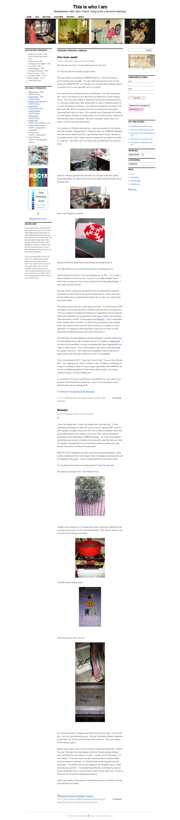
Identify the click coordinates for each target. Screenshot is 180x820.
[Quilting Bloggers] (38, 219)
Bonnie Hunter (69, 799)
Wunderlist (101, 319)
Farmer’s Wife (33, 120)
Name (130, 81)
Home (29, 17)
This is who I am (90, 6)
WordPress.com (108, 816)
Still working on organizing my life (141, 139)
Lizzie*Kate (78, 802)
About (81, 17)
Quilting (46, 17)
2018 (37, 17)
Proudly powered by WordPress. (76, 816)
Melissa (81, 338)
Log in (133, 174)
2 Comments (116, 799)
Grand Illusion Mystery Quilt (94, 799)
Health (59, 802)
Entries (134, 177)
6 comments (90, 61)
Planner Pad (115, 341)
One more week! (67, 57)
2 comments (89, 414)
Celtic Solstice (33, 106)
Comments (136, 181)
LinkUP (84, 398)
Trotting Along (33, 92)
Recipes (70, 17)
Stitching (58, 17)
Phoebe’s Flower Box (35, 101)
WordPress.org (135, 184)
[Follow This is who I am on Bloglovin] (139, 107)
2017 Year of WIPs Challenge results (142, 130)
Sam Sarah (86, 802)
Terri (83, 61)
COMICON (68, 398)
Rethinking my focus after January (141, 126)
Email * (130, 89)
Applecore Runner (34, 111)
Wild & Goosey (34, 116)
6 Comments (116, 397)
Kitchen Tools (68, 802)
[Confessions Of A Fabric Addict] (38, 165)
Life (79, 398)
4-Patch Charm (33, 97)
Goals (75, 398)
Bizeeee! (62, 410)
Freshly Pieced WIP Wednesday (82, 391)
